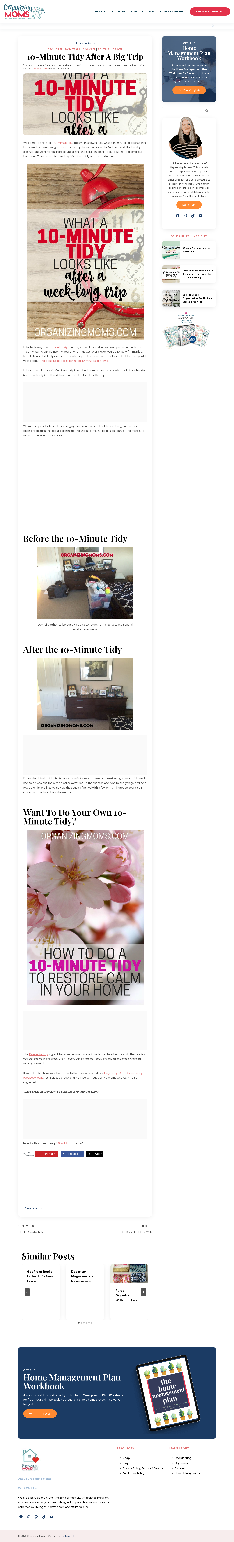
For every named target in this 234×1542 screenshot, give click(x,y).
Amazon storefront (210, 11)
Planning (180, 1468)
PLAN (133, 11)
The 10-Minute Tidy (30, 1229)
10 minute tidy (33, 1208)
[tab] (79, 1323)
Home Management (187, 1473)
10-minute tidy (63, 143)
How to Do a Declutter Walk (134, 1229)
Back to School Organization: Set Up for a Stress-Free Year (197, 298)
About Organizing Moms (35, 1479)
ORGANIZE (98, 11)
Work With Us (27, 1488)
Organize (89, 49)
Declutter (55, 49)
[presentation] (129, 1273)
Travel (118, 49)
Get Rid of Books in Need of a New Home (40, 1276)
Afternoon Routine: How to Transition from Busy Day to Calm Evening (198, 274)
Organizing (181, 1463)
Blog (126, 1463)
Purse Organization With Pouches (126, 1295)
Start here (65, 1143)
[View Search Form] (213, 26)
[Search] (206, 110)
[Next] (143, 1292)
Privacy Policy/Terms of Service (143, 1468)
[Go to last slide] (27, 1292)
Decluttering (183, 1458)
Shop (126, 1458)
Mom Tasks (72, 49)
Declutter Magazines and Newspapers (82, 1276)
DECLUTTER (117, 11)
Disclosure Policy (40, 68)
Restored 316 (68, 1536)
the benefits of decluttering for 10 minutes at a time (74, 361)
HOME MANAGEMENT (173, 11)
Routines (104, 49)
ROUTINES (148, 11)
